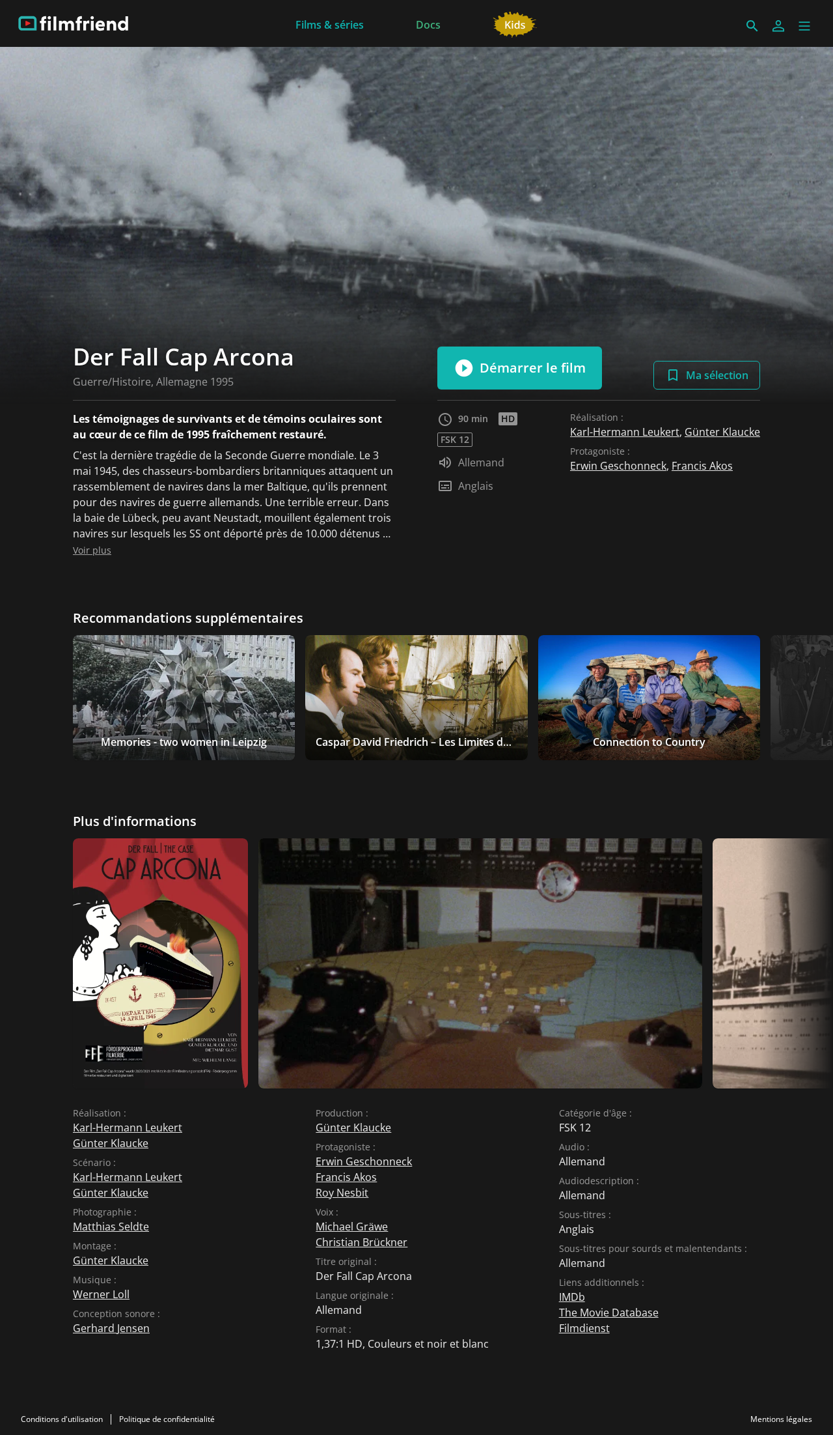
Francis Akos (702, 466)
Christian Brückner (361, 1242)
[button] (804, 26)
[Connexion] (778, 26)
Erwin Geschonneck (618, 466)
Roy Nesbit (342, 1193)
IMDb (572, 1297)
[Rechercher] (752, 26)
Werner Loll (101, 1294)
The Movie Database (609, 1312)
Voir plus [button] (92, 550)
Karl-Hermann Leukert (624, 432)
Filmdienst (584, 1328)
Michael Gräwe (352, 1226)
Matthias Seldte (111, 1226)
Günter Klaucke (722, 432)
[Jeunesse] (515, 23)
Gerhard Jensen (111, 1328)
